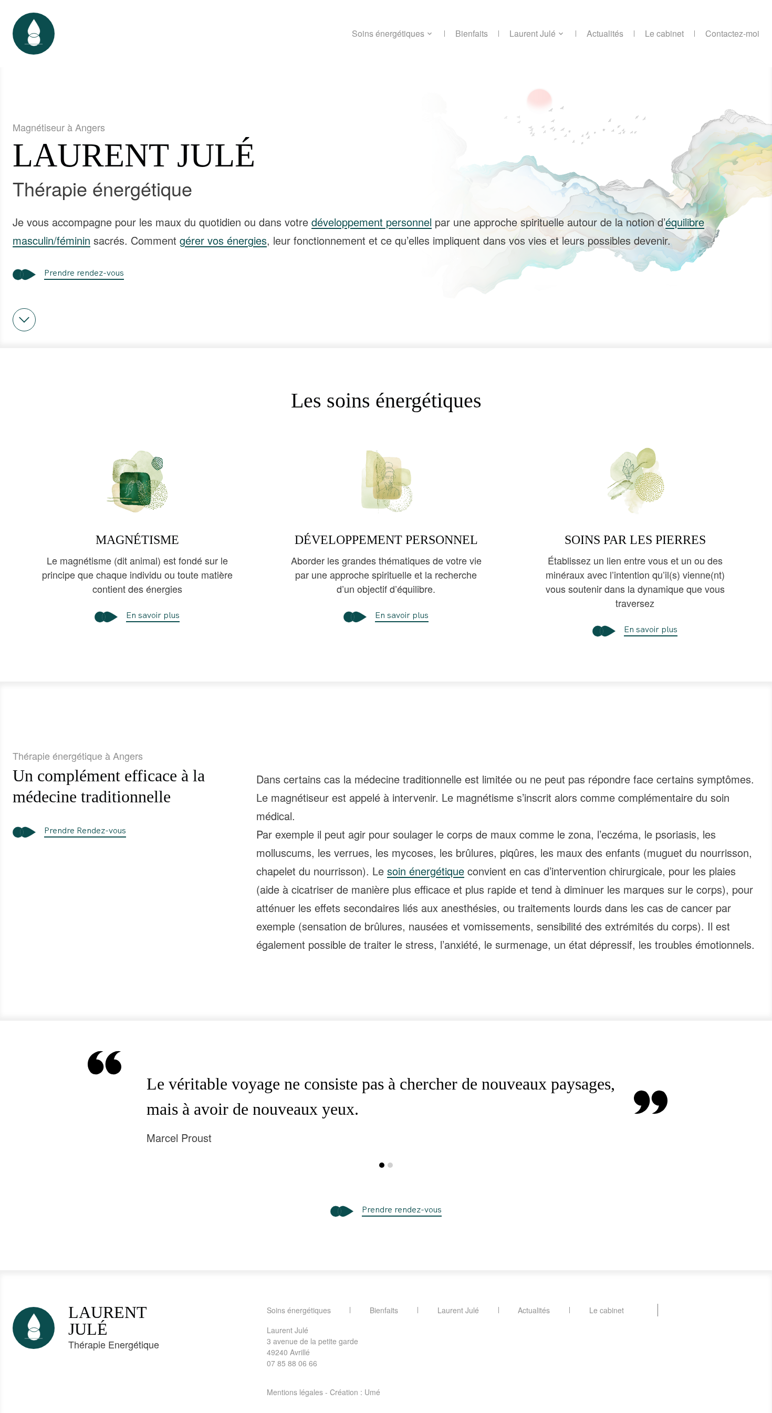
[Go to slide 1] (381, 1165)
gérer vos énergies (223, 240)
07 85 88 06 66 (292, 1363)
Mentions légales (295, 1392)
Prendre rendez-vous (84, 272)
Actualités (605, 33)
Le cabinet (664, 33)
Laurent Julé (532, 33)
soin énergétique (425, 870)
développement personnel (371, 221)
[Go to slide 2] (390, 1165)
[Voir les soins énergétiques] (24, 319)
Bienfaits (471, 33)
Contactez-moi (732, 33)
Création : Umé (355, 1392)
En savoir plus (153, 615)
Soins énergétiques (388, 33)
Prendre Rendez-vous (85, 830)
